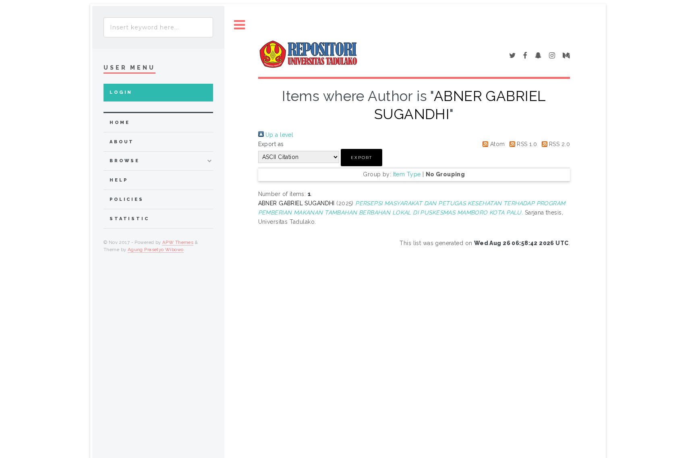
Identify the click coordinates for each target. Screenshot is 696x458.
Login (121, 92)
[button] (361, 157)
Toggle (239, 25)
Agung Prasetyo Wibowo (156, 249)
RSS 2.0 (558, 144)
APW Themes (177, 242)
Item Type (407, 174)
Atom (496, 144)
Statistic (129, 218)
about (122, 141)
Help (119, 180)
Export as (271, 144)
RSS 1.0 (526, 144)
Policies (127, 199)
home (120, 122)
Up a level (279, 135)
